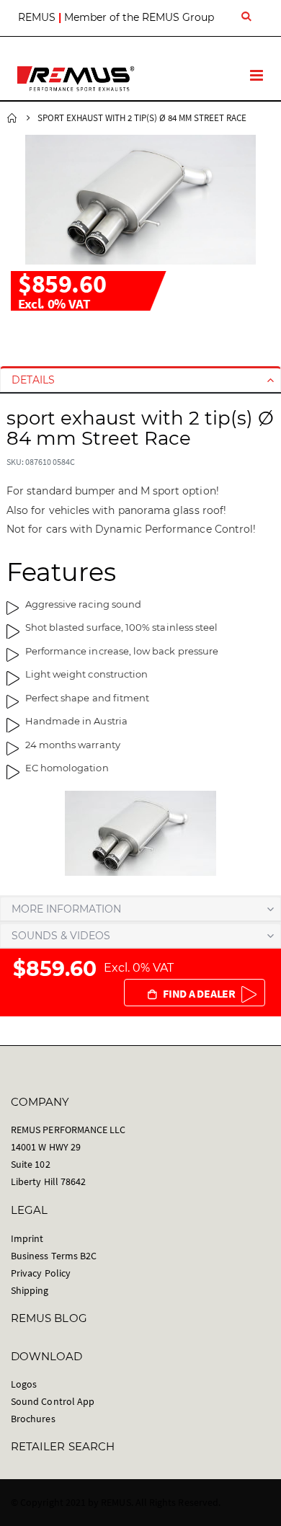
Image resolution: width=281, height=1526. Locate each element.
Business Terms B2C (54, 1255)
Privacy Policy (41, 1273)
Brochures (33, 1418)
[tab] (140, 380)
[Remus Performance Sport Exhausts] (75, 78)
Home (12, 118)
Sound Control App (52, 1401)
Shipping (30, 1290)
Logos (24, 1384)
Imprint (27, 1238)
